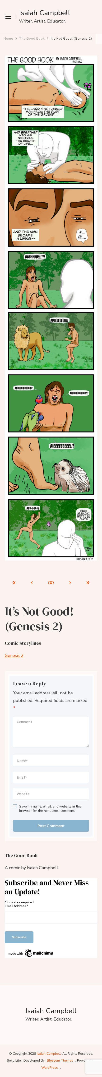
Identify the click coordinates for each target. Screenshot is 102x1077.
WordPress (49, 1067)
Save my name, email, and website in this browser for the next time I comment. (50, 808)
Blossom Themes (60, 1060)
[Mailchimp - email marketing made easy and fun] (31, 950)
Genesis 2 (14, 655)
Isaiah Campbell (44, 13)
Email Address (16, 906)
